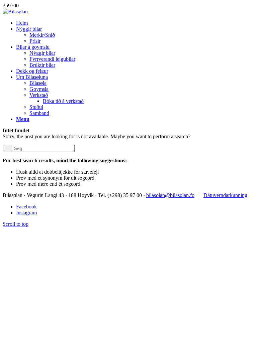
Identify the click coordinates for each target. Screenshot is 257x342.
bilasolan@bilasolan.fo (170, 195)
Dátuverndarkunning (225, 195)
